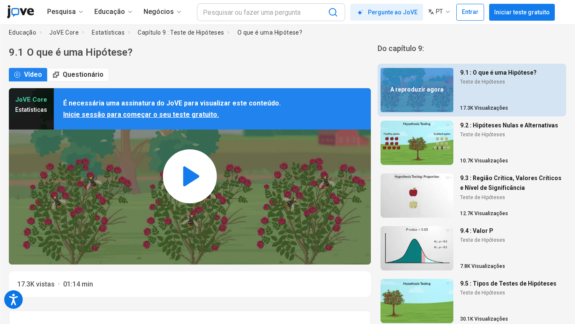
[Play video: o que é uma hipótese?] (190, 176)
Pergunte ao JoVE (393, 12)
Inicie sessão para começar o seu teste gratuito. (141, 115)
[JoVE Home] (20, 12)
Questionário (83, 74)
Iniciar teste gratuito (522, 12)
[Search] (333, 12)
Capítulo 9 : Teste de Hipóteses (181, 32)
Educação (22, 32)
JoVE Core (64, 32)
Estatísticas (108, 32)
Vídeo (33, 74)
